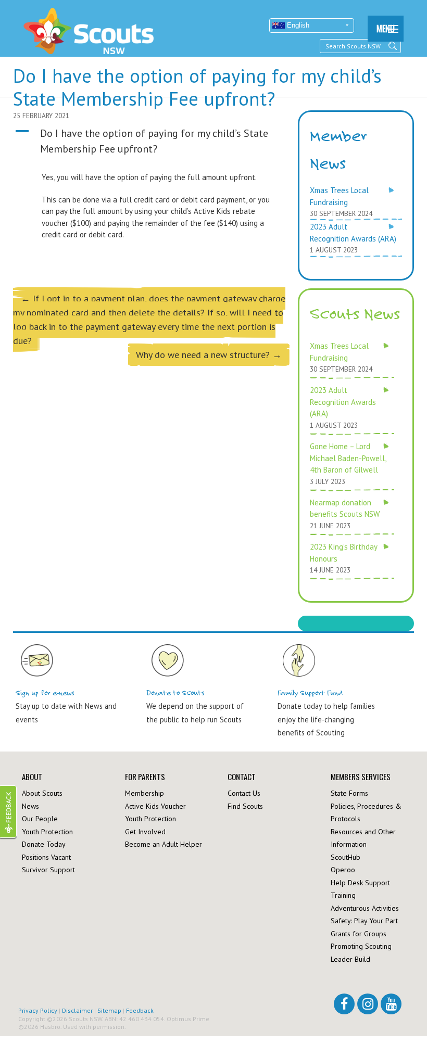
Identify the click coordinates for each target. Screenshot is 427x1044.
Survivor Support (48, 869)
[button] (151, 141)
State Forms (349, 793)
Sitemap (109, 1010)
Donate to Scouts (175, 693)
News (30, 806)
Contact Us (244, 793)
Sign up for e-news (45, 693)
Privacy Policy (37, 1010)
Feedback (140, 1010)
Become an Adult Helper (163, 844)
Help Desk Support (360, 882)
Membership (144, 793)
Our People (40, 818)
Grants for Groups (358, 933)
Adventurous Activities (365, 908)
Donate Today (44, 844)
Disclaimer (77, 1010)
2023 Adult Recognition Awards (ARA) (343, 401)
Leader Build (350, 959)
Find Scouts (245, 806)
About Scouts (42, 793)
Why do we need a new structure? (209, 355)
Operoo (343, 869)
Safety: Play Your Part (364, 920)
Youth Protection (47, 831)
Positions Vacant (46, 857)
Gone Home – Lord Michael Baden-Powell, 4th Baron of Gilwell (348, 458)
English (297, 25)
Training (343, 895)
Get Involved (145, 831)
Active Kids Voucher (155, 806)
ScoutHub (345, 857)
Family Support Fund (310, 693)
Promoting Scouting (361, 946)
